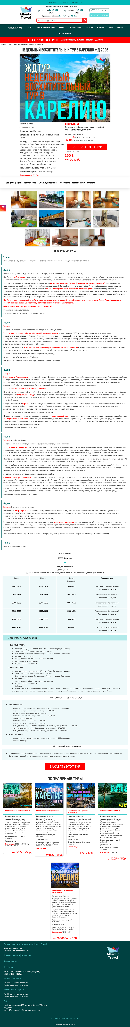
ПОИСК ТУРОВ (14, 27)
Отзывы (64, 2)
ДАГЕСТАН (99, 40)
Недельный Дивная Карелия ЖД (17, 810)
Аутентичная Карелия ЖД (110, 810)
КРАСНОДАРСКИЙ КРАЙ (46, 27)
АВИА (111, 27)
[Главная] (25, 18)
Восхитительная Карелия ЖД (47, 810)
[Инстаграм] (3, 208)
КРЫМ (61, 27)
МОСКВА (89, 40)
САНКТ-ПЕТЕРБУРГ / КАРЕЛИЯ (72, 40)
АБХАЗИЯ (89, 27)
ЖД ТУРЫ (100, 27)
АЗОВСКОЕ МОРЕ (74, 27)
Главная (52, 2)
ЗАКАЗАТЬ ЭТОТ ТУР (87, 147)
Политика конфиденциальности (65, 1024)
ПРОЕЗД (120, 27)
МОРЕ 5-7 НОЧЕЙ (65, 34)
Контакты (77, 2)
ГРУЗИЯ (29, 27)
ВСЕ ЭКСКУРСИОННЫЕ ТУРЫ (42, 39)
